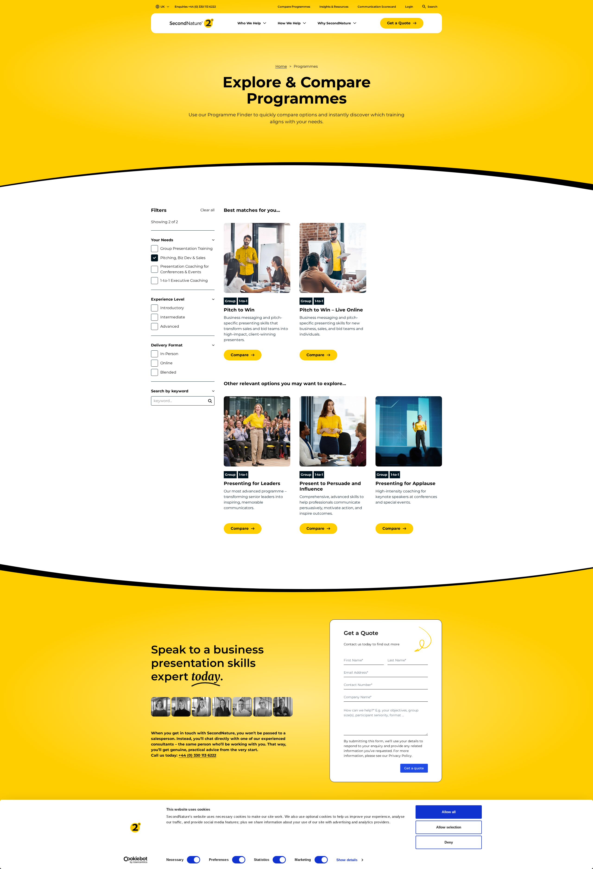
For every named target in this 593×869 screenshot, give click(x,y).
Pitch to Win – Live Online (331, 310)
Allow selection (448, 827)
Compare (240, 355)
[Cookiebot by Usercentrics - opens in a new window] (135, 859)
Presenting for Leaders (252, 483)
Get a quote (414, 768)
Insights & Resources (333, 6)
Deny (449, 842)
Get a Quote (398, 23)
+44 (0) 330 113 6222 (202, 6)
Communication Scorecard (377, 6)
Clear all (207, 210)
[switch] (238, 859)
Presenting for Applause (405, 483)
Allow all (449, 812)
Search (432, 6)
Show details (346, 860)
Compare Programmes (294, 6)
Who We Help (249, 23)
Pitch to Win (239, 310)
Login (409, 6)
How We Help (289, 23)
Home (281, 66)
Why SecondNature (334, 23)
